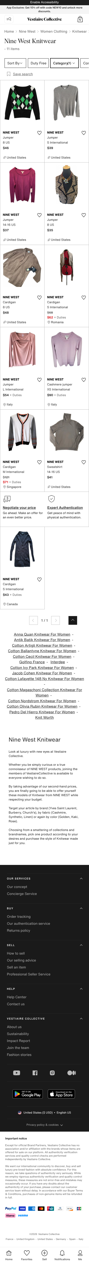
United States (45, 1239)
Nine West (27, 31)
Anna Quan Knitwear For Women (42, 634)
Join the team (18, 1047)
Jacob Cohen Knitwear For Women (42, 673)
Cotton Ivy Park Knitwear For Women (42, 667)
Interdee (58, 662)
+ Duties (60, 317)
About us (14, 1026)
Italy (81, 1239)
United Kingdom (25, 1239)
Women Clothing (53, 31)
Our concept (17, 886)
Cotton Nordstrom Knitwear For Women (42, 701)
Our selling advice (21, 960)
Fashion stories (19, 1054)
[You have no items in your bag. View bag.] (80, 19)
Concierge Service (22, 893)
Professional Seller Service (28, 974)
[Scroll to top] (72, 620)
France (9, 1239)
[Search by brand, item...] (8, 19)
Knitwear (79, 31)
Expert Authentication (65, 507)
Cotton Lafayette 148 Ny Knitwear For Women (44, 679)
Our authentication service (28, 923)
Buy (10, 908)
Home (9, 31)
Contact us (16, 1004)
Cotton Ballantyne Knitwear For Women (42, 651)
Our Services (19, 879)
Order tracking (19, 916)
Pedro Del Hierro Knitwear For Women (42, 712)
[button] (80, 19)
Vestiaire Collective (26, 1019)
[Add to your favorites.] (39, 133)
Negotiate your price (19, 507)
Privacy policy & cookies (43, 1125)
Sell (11, 945)
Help (11, 989)
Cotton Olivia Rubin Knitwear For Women (42, 706)
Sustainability (18, 1033)
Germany (61, 1239)
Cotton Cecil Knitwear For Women (42, 656)
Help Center (16, 997)
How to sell (16, 953)
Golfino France (32, 662)
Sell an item (16, 967)
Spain (72, 1239)
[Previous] (33, 620)
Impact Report (18, 1040)
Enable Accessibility (44, 2)
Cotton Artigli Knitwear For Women (42, 645)
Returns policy (18, 930)
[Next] (55, 620)
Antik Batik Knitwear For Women (42, 640)
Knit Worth (44, 717)
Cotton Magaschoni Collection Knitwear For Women (44, 692)
